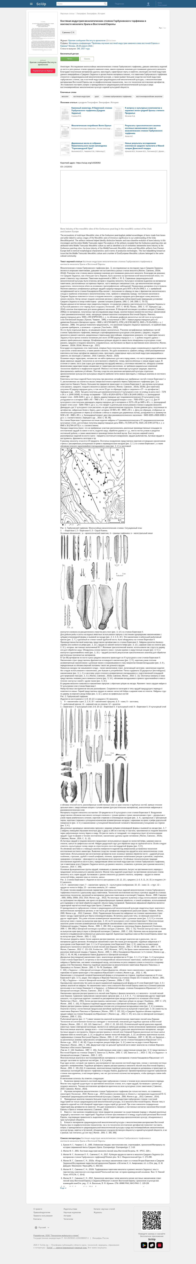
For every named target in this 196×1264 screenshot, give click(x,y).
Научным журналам (72, 1212)
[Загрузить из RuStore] (152, 1245)
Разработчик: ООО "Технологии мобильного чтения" (56, 1235)
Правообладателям (41, 1212)
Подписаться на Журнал (43, 71)
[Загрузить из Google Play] (144, 1245)
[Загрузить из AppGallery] (159, 1245)
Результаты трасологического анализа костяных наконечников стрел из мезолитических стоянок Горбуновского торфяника (143, 129)
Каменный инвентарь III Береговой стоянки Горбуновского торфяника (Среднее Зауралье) (91, 110)
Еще (62, 1188)
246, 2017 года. (83, 49)
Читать (69, 59)
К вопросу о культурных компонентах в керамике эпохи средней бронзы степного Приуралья (144, 110)
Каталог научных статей (104, 1209)
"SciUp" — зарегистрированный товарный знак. (66, 1248)
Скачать (87, 59)
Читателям (68, 1219)
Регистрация (162, 5)
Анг (164, 28)
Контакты (37, 1219)
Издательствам (70, 1209)
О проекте (37, 1209)
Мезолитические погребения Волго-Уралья (91, 125)
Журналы (98, 1212)
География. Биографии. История (91, 13)
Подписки (119, 4)
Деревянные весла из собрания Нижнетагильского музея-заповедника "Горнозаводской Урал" (89, 145)
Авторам (67, 1216)
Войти (160, 3)
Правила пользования (43, 1216)
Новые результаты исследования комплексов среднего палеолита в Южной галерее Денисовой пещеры (144, 145)
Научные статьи (67, 13)
